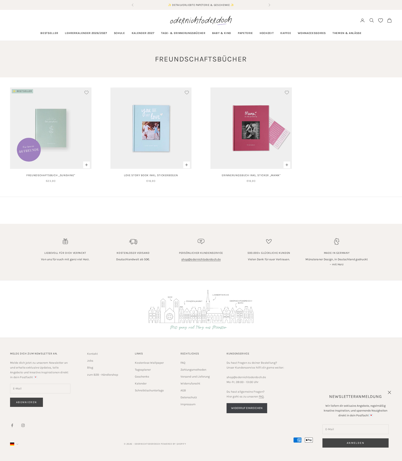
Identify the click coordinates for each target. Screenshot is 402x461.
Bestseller (49, 33)
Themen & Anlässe (347, 33)
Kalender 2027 (143, 33)
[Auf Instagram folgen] (23, 425)
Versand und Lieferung (195, 376)
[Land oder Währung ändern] (14, 444)
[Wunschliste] (380, 20)
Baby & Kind (221, 33)
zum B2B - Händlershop (102, 374)
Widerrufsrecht (190, 383)
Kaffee (285, 33)
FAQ (182, 363)
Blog (90, 367)
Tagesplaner (143, 369)
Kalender (141, 383)
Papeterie (245, 33)
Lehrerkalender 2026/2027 (86, 33)
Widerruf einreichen (247, 408)
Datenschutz (188, 397)
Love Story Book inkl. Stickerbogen (151, 175)
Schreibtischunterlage (149, 390)
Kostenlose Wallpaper (149, 363)
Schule (119, 33)
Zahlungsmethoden (193, 369)
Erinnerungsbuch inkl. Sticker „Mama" (251, 175)
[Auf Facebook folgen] (12, 425)
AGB (183, 390)
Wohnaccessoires (312, 33)
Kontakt (92, 354)
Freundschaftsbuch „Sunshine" (50, 175)
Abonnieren (26, 402)
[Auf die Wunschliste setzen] (86, 92)
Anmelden (355, 442)
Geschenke (142, 376)
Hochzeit (267, 33)
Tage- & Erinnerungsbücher (183, 33)
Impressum (188, 404)
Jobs (90, 360)
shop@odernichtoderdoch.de (201, 259)
